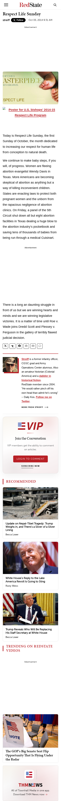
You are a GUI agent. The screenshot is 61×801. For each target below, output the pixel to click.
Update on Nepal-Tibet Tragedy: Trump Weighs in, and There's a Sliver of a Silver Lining (30, 527)
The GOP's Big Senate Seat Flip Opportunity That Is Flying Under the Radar (29, 755)
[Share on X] (5, 346)
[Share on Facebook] (19, 346)
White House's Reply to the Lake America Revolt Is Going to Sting (25, 579)
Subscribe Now (30, 466)
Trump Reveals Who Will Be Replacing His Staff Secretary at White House (29, 631)
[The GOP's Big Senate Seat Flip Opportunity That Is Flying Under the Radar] (30, 730)
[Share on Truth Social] (12, 346)
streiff (6, 20)
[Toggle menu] (6, 4)
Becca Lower (12, 534)
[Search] (55, 4)
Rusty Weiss (12, 586)
